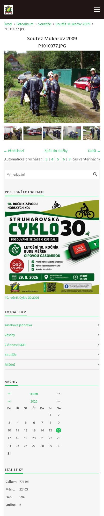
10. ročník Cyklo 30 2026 (22, 297)
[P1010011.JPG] (52, 133)
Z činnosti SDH (15, 345)
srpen (34, 393)
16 (58, 430)
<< (9, 393)
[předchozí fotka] (11, 87)
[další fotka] (92, 87)
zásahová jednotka (18, 325)
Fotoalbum (25, 24)
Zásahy (10, 335)
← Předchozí (14, 150)
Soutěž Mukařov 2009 (73, 24)
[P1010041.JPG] (92, 133)
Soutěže (44, 24)
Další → (94, 150)
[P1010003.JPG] (13, 133)
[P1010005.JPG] (32, 133)
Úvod (8, 24)
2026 (33, 401)
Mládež (10, 364)
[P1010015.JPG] (72, 133)
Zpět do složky (56, 150)
